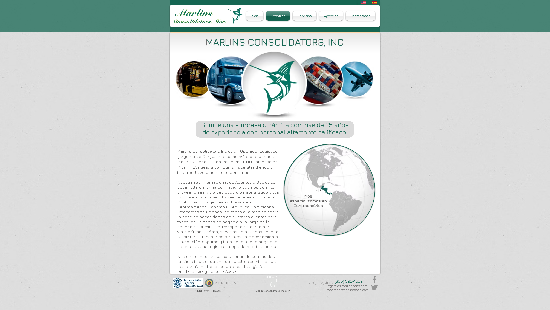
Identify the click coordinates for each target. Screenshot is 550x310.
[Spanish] (374, 2)
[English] (363, 2)
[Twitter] (374, 287)
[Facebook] (374, 279)
